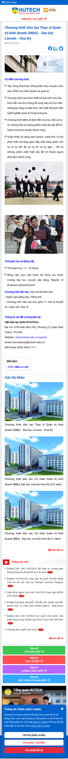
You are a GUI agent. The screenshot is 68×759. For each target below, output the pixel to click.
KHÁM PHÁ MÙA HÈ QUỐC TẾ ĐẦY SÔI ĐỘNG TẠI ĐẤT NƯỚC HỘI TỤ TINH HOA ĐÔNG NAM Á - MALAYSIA (35, 604)
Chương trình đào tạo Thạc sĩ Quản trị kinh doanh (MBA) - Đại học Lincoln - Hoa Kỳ (34, 427)
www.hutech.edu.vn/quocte (31, 337)
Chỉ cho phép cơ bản (34, 735)
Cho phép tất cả (34, 750)
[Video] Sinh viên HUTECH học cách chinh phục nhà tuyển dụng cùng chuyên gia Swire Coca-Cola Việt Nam (35, 618)
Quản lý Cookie (40, 722)
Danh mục (10, 2)
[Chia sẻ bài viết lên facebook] (50, 48)
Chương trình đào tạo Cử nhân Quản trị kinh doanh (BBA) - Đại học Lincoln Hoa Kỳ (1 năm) (34, 536)
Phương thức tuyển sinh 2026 (22, 629)
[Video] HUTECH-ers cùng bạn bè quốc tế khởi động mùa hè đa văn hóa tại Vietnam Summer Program (35, 580)
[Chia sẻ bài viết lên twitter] (61, 48)
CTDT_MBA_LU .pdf (18, 367)
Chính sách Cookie (40, 725)
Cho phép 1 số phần (34, 742)
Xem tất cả (57, 549)
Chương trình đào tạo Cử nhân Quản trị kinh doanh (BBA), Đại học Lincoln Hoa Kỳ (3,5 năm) (34, 481)
